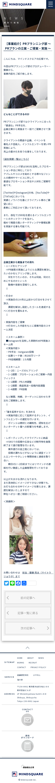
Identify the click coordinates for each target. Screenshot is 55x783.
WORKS (20, 662)
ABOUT (30, 658)
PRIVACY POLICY (38, 667)
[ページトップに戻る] (27, 648)
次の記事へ (28, 628)
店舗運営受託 (23, 675)
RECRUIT (33, 662)
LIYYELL (36, 675)
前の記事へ (28, 598)
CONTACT (21, 667)
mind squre (17, 4)
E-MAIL (27, 720)
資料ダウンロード (27, 746)
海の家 (20, 679)
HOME (20, 658)
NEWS (41, 658)
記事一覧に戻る (28, 613)
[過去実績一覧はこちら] (16, 159)
